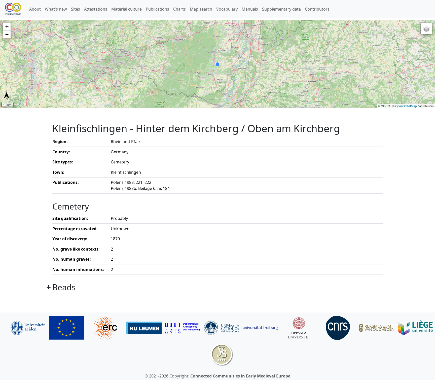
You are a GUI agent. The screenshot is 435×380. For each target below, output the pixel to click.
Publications (157, 9)
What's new (56, 9)
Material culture (126, 9)
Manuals (250, 9)
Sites (75, 9)
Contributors (317, 9)
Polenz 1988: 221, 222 (131, 182)
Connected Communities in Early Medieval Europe (240, 376)
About (35, 9)
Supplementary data (281, 9)
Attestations (95, 9)
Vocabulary (227, 9)
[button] (7, 27)
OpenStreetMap (406, 106)
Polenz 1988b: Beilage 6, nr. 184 (140, 188)
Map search (201, 9)
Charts (179, 9)
